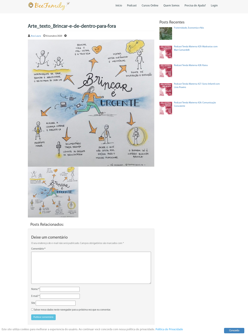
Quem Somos (171, 5)
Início (119, 5)
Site (33, 303)
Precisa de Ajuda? (195, 5)
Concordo (234, 330)
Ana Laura (36, 36)
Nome (35, 289)
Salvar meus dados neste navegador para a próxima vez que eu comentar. (72, 310)
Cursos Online (150, 5)
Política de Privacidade (169, 329)
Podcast (132, 5)
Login (214, 5)
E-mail (35, 296)
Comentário (38, 249)
